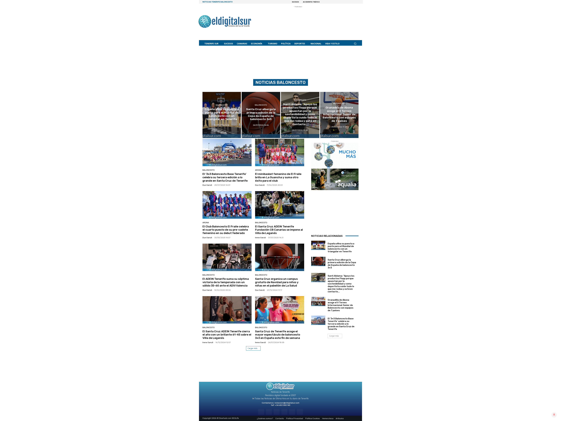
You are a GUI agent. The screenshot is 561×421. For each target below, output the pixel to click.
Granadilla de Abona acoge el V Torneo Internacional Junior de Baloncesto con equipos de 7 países (340, 305)
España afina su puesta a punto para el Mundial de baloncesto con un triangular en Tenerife (341, 247)
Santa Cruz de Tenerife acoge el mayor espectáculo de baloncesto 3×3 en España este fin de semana (277, 335)
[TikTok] (284, 412)
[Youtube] (300, 412)
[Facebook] (261, 412)
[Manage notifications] (554, 414)
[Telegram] (276, 412)
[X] (292, 412)
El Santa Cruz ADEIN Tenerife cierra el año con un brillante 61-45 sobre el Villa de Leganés (226, 335)
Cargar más (252, 348)
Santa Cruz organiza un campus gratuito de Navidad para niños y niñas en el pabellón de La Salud (276, 282)
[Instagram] (269, 412)
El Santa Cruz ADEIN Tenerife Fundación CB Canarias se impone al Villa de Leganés (279, 230)
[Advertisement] (298, 20)
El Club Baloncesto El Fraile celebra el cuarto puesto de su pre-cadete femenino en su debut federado (225, 230)
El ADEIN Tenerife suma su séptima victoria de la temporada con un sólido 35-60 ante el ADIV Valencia (225, 282)
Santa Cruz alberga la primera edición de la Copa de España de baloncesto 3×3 (342, 263)
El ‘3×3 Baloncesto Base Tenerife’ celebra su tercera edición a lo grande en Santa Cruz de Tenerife (225, 177)
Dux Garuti (207, 185)
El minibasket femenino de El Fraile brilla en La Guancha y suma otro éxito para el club (278, 177)
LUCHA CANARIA (280, 89)
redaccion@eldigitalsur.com (287, 403)
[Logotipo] (224, 22)
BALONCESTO (222, 105)
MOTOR (293, 89)
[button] (355, 43)
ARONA (258, 170)
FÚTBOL (268, 89)
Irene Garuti (260, 237)
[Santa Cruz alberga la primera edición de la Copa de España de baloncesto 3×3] (261, 115)
